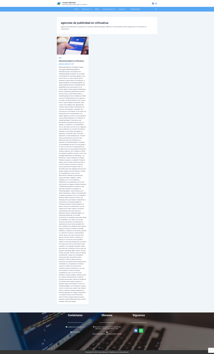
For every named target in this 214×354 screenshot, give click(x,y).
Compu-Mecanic (69, 3)
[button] (156, 9)
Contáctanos (135, 9)
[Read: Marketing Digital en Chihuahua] (73, 46)
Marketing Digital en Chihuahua (71, 61)
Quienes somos (108, 9)
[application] (91, 9)
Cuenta (121, 9)
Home (76, 9)
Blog (97, 9)
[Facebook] (153, 4)
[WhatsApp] (156, 4)
